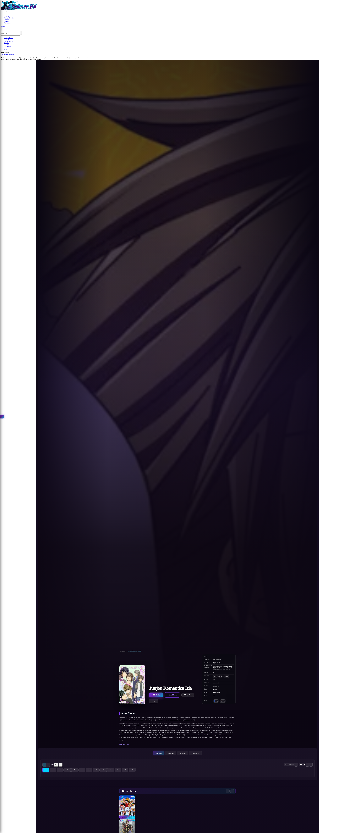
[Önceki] (228, 791)
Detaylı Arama (8, 38)
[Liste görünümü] (48, 765)
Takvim (6, 19)
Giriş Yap (3, 26)
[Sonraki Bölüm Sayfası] (311, 765)
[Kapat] (15, 55)
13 (134, 770)
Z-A (60, 764)
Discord (6, 16)
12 (126, 770)
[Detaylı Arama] (26, 12)
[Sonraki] (232, 791)
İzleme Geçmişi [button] (8, 18)
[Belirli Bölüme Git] (296, 765)
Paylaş (154, 701)
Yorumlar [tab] (171, 753)
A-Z (56, 764)
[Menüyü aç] (1, 29)
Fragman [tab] (183, 753)
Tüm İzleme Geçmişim (7, 54)
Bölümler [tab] (159, 753)
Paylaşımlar (7, 23)
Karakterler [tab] (195, 753)
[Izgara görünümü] (44, 765)
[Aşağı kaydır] (177, 707)
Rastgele (6, 21)
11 (119, 770)
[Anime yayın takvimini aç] (2, 416)
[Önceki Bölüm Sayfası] (307, 765)
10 (112, 770)
